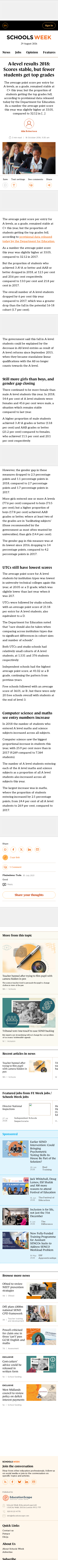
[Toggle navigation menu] (5, 25)
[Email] (34, 1482)
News (6, 52)
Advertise (7, 1552)
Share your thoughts (29, 895)
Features (49, 52)
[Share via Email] (37, 849)
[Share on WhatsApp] (5, 849)
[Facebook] (12, 1482)
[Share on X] (21, 849)
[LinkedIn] (26, 1482)
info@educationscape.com (18, 1516)
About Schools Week (13, 1549)
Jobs (18, 52)
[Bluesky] (19, 1482)
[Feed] (5, 1482)
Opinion (32, 52)
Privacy (6, 1534)
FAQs (5, 1537)
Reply (10, 884)
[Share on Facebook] (13, 849)
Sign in (49, 25)
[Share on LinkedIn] (29, 849)
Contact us (8, 1530)
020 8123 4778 (14, 1511)
